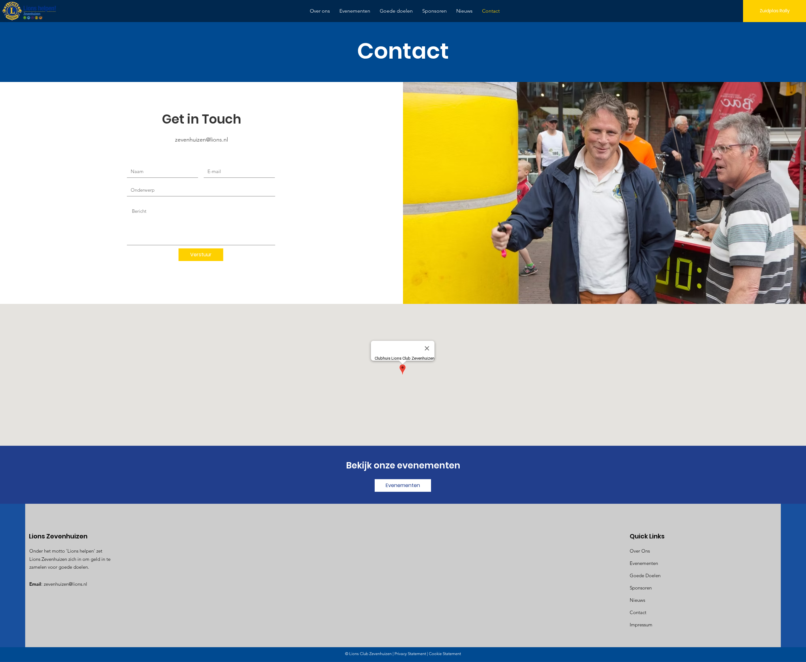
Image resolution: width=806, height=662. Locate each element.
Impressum (641, 625)
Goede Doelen (645, 575)
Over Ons (640, 551)
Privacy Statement (410, 653)
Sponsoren (641, 588)
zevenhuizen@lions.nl (201, 139)
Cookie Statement (445, 653)
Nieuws (637, 600)
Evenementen (644, 563)
